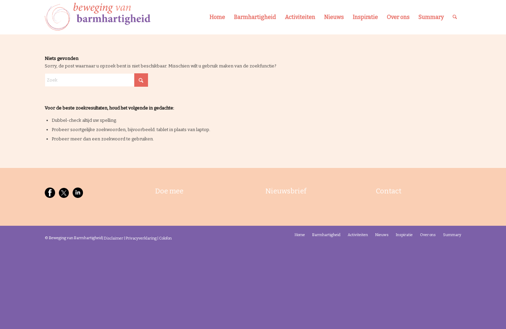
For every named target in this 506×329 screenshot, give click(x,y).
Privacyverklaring (141, 238)
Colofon (165, 238)
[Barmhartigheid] (97, 17)
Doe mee (169, 191)
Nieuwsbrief (285, 191)
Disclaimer (113, 238)
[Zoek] (455, 17)
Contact (388, 191)
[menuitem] (217, 17)
